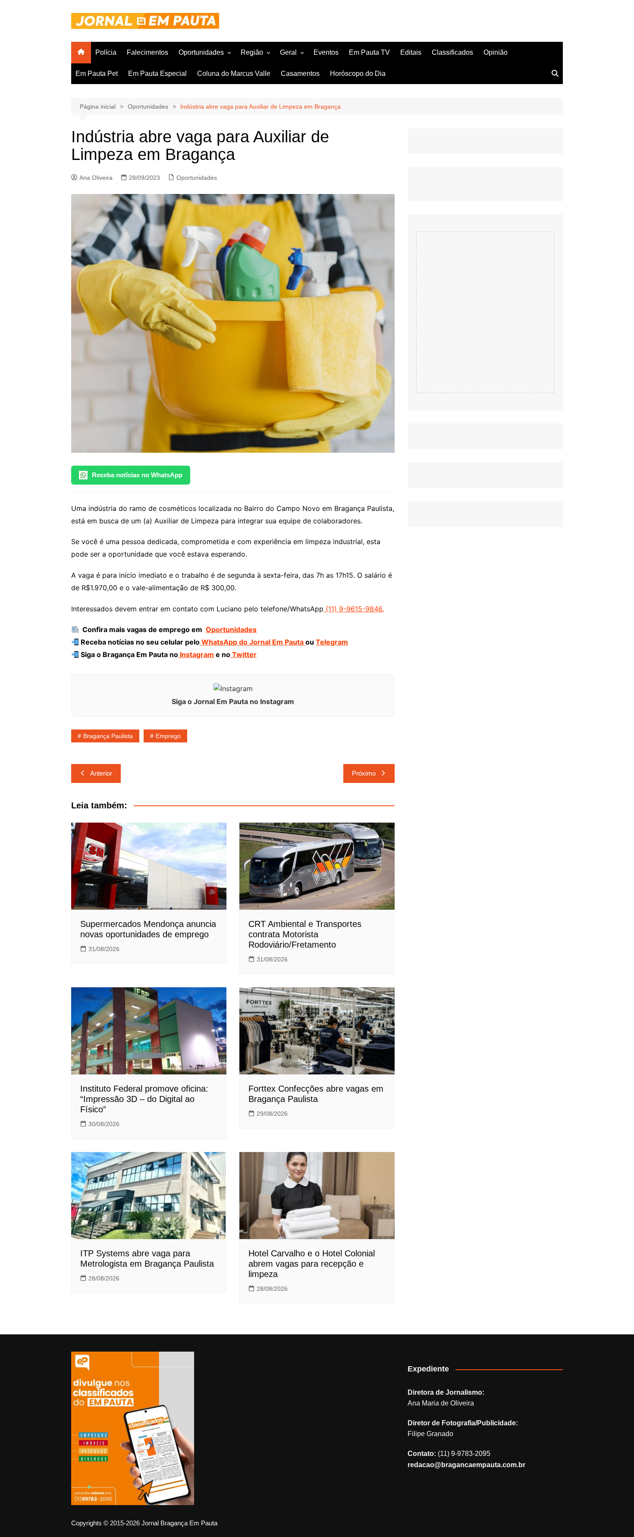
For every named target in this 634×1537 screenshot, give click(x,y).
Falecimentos (147, 52)
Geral (288, 52)
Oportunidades (201, 52)
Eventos (326, 52)
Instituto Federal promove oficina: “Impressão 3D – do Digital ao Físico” (144, 1099)
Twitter (243, 654)
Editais (410, 52)
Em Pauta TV (369, 52)
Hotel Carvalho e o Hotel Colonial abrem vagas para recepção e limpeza (311, 1264)
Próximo (364, 773)
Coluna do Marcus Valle (233, 73)
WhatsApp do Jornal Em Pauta (252, 642)
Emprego (168, 736)
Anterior (101, 773)
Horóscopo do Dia (358, 73)
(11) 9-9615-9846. (353, 608)
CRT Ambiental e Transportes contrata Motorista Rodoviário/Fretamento (304, 934)
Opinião (495, 52)
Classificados (452, 52)
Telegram (332, 642)
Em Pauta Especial (157, 73)
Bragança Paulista (108, 736)
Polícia (105, 52)
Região (252, 52)
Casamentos (300, 73)
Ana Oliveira (96, 177)
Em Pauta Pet (96, 73)
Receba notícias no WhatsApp (137, 475)
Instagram (196, 654)
